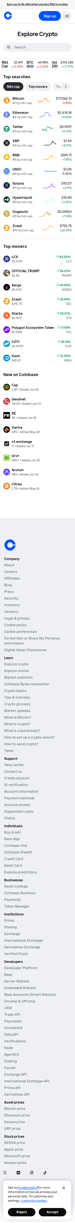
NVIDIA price (14, 1143)
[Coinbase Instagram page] (31, 1173)
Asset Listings (16, 886)
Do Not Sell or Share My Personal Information (32, 640)
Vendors (11, 612)
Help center (14, 765)
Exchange (12, 934)
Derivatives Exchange (22, 947)
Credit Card (13, 859)
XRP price (12, 1128)
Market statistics (18, 677)
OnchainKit (13, 1028)
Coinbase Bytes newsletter (26, 684)
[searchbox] (42, 47)
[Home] (7, 15)
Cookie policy (15, 625)
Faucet (10, 1068)
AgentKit (11, 1054)
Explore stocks (16, 671)
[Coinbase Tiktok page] (45, 1173)
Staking (10, 927)
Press (9, 592)
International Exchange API (26, 1081)
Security (11, 598)
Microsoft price (17, 1156)
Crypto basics (15, 691)
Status (9, 818)
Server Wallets (16, 981)
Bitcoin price (14, 1108)
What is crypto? (17, 724)
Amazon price (15, 1163)
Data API (11, 1034)
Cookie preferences (20, 632)
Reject (21, 1212)
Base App (12, 839)
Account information (21, 791)
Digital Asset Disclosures (25, 650)
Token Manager (17, 906)
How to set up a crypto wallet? (29, 737)
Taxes (9, 751)
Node (8, 1048)
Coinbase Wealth (18, 852)
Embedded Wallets (20, 988)
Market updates (17, 711)
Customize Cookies (33, 1201)
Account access (17, 805)
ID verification (16, 785)
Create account (17, 778)
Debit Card (13, 865)
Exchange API (15, 1074)
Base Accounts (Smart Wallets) (30, 994)
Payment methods (19, 798)
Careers (10, 572)
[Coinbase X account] (5, 1173)
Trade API (12, 1014)
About (9, 565)
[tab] (13, 86)
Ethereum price (17, 1115)
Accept (52, 1212)
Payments (12, 900)
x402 (8, 1008)
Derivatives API (17, 1094)
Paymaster (13, 1021)
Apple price (13, 1149)
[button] (67, 16)
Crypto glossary (17, 704)
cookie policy (28, 1187)
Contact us (13, 771)
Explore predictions (20, 872)
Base (8, 974)
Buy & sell (12, 832)
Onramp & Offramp (19, 1001)
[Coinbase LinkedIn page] (18, 1173)
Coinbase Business (20, 893)
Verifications (15, 1041)
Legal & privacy (17, 618)
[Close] (63, 1188)
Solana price (14, 1122)
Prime (9, 920)
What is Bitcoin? (17, 717)
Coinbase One (15, 845)
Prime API (12, 1088)
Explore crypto (16, 664)
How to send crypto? (21, 744)
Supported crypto (19, 811)
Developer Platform (21, 968)
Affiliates (12, 578)
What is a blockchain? (22, 731)
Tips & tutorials (17, 697)
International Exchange (23, 940)
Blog (8, 585)
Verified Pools (16, 954)
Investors (12, 605)
